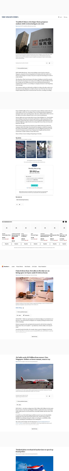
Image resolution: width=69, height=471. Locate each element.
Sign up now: (18, 26)
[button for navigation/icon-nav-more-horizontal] (52, 63)
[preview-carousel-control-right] (51, 149)
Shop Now (7, 243)
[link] (10, 17)
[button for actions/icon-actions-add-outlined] (23, 308)
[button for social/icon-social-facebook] (49, 63)
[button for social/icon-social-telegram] (47, 63)
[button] (60, 17)
